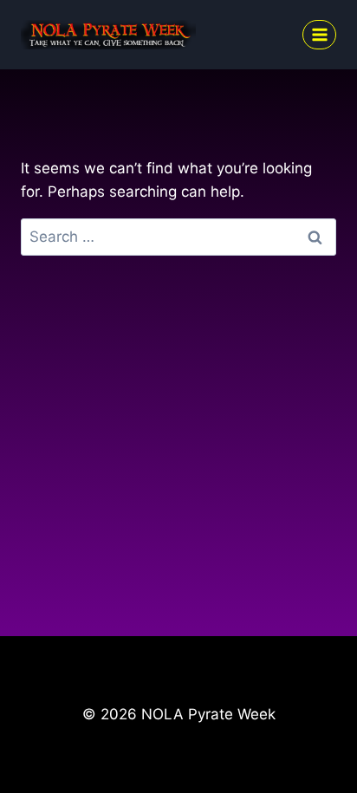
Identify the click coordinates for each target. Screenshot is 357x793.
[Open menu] (319, 34)
